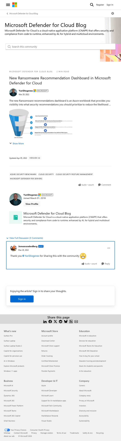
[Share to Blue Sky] (65, 321)
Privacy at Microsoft (86, 400)
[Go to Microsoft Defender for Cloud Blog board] (15, 217)
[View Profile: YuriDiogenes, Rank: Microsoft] (13, 92)
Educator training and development (92, 361)
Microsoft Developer (49, 390)
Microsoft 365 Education (88, 351)
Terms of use (61, 433)
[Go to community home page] (14, 4)
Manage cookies (46, 433)
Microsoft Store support (50, 346)
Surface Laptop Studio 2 (13, 346)
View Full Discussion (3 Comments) (26, 237)
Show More (18, 143)
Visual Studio (46, 421)
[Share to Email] (76, 321)
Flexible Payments (48, 371)
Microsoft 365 (9, 400)
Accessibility (84, 416)
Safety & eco (87, 433)
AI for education (85, 371)
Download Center (48, 341)
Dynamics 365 (9, 395)
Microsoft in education (87, 336)
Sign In (110, 4)
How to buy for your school (89, 356)
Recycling (100, 433)
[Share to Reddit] (60, 321)
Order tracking (46, 356)
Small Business (9, 421)
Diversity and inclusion (87, 411)
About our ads (9, 436)
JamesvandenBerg (27, 246)
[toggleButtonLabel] (112, 13)
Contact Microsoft (21, 433)
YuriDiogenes (26, 90)
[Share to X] (55, 321)
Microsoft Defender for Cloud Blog (23, 13)
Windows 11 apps (10, 371)
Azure (43, 385)
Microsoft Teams (10, 411)
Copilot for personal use (13, 356)
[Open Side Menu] (8, 4)
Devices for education (87, 341)
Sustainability (84, 421)
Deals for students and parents (91, 366)
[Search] (92, 5)
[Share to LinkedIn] (45, 321)
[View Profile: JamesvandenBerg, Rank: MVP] (13, 248)
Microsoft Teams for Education (90, 346)
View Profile (32, 203)
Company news (85, 395)
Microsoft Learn (47, 395)
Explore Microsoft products (14, 366)
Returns (44, 351)
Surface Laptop (9, 341)
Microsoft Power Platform (13, 405)
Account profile (47, 336)
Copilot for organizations (13, 351)
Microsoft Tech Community (51, 405)
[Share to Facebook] (50, 321)
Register (100, 4)
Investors (82, 405)
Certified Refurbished (49, 361)
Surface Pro (8, 336)
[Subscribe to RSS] (71, 321)
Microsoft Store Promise (50, 366)
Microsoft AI (8, 385)
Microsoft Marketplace (50, 411)
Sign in (22, 299)
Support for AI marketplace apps (53, 400)
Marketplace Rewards (49, 416)
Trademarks (74, 433)
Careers (82, 385)
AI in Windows (9, 361)
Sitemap (7, 433)
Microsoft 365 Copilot (12, 416)
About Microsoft (85, 390)
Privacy (34, 433)
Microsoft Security (11, 390)
